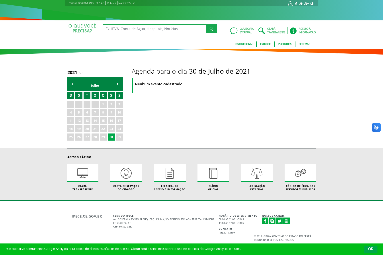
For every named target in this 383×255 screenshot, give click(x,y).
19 (79, 129)
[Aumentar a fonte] (306, 3)
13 (87, 120)
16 (111, 120)
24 (119, 129)
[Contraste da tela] (312, 3)
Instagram (272, 221)
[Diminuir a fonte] (301, 3)
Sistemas (304, 44)
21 (95, 129)
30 (111, 137)
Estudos (265, 44)
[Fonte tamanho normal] (296, 3)
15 (103, 120)
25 (71, 137)
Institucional (244, 44)
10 (119, 112)
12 (79, 120)
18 (71, 129)
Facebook (265, 221)
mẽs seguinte (117, 84)
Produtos (284, 44)
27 (87, 137)
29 (103, 137)
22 (103, 129)
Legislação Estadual (257, 187)
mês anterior (72, 84)
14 (95, 120)
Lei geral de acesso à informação (170, 187)
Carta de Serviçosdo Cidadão (126, 187)
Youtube (286, 221)
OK (370, 249)
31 (119, 137)
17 (119, 120)
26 (79, 137)
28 (95, 137)
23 (111, 129)
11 (71, 120)
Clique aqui (139, 249)
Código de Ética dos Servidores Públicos (300, 187)
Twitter (279, 221)
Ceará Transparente (82, 187)
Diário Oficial (213, 187)
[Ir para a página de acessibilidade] (290, 3)
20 (87, 129)
